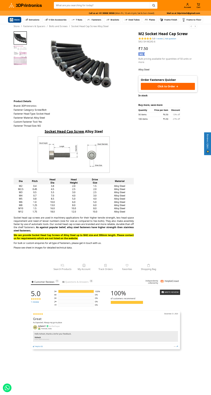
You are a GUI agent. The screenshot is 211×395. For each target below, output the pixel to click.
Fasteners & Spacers (34, 26)
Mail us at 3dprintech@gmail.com (183, 13)
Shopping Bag (148, 269)
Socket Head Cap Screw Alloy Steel (90, 26)
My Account (84, 269)
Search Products (62, 269)
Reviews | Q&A (207, 141)
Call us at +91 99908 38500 (121, 13)
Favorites (127, 269)
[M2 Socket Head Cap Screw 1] (20, 50)
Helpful (37, 346)
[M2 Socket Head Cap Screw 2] (20, 60)
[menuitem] (191, 26)
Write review (171, 292)
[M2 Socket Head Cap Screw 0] (20, 38)
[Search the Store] (153, 5)
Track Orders (105, 269)
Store (17, 26)
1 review (159, 38)
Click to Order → (168, 86)
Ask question (170, 38)
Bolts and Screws (58, 26)
